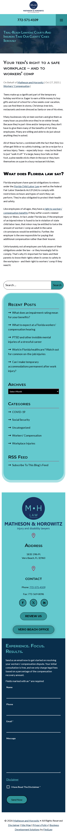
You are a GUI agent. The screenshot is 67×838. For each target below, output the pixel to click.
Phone (9, 704)
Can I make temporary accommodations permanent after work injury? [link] (32, 366)
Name (9, 687)
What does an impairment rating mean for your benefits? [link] (33, 315)
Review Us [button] (33, 616)
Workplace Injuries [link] (23, 443)
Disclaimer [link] (14, 825)
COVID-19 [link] (18, 412)
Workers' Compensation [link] (16, 86)
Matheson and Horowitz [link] (30, 82)
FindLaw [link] (47, 829)
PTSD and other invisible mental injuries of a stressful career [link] (29, 339)
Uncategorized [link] (21, 427)
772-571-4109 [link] (27, 20)
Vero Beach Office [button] (33, 629)
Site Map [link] (26, 825)
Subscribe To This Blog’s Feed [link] (30, 465)
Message (11, 738)
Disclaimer (12, 779)
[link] (33, 7)
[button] (61, 20)
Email (9, 721)
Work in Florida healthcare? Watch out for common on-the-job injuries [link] (33, 352)
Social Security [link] (21, 419)
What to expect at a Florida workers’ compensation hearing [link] (32, 327)
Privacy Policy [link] (40, 825)
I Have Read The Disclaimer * (26, 787)
